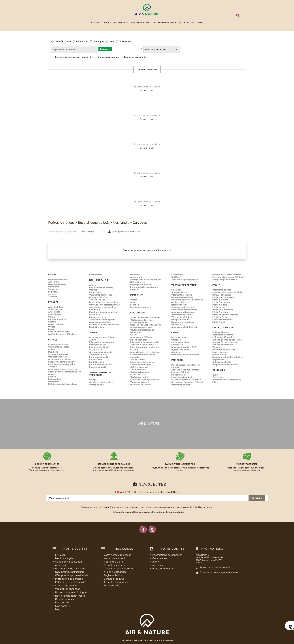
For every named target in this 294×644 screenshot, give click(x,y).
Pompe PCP (94, 309)
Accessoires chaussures (183, 312)
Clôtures (175, 352)
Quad (215, 375)
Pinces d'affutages (139, 340)
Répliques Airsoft (97, 344)
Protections (95, 292)
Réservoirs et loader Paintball (226, 274)
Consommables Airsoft (100, 352)
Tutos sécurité (112, 585)
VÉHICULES (218, 370)
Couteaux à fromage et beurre (145, 379)
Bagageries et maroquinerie (61, 362)
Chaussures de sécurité (182, 307)
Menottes (176, 324)
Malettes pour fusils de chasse (63, 384)
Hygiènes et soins (180, 349)
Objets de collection (222, 362)
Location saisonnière (140, 307)
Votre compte (172, 548)
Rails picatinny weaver (100, 364)
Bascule (52, 321)
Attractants (136, 277)
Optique (93, 290)
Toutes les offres (56, 231)
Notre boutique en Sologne (71, 592)
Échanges (99, 41)
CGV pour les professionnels (71, 575)
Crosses (52, 374)
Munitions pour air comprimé (103, 312)
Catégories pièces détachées (62, 334)
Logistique (53, 292)
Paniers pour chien (180, 342)
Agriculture (53, 282)
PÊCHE (216, 285)
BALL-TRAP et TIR (99, 280)
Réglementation (113, 575)
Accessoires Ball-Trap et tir (184, 327)
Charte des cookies (66, 585)
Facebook (143, 529)
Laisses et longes (179, 337)
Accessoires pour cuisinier (184, 279)
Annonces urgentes (108, 57)
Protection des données (69, 578)
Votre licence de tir (115, 558)
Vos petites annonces (67, 588)
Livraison (60, 554)
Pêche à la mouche (221, 302)
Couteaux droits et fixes (142, 320)
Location (134, 304)
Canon (51, 317)
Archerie (52, 366)
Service (52, 294)
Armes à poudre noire (222, 344)
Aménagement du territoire (61, 364)
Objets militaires (220, 332)
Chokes (52, 376)
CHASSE (52, 339)
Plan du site (62, 602)
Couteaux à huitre (139, 377)
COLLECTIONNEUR (222, 327)
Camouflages (95, 274)
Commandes (159, 558)
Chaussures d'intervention (184, 309)
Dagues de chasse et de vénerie (145, 325)
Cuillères (175, 277)
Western (216, 347)
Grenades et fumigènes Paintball (187, 382)
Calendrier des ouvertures (119, 568)
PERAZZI (53, 302)
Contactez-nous (64, 599)
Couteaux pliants (138, 322)
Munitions (53, 352)
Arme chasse (54, 314)
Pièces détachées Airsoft (101, 342)
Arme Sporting (55, 309)
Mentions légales (65, 558)
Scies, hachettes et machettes (145, 317)
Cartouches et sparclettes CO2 (104, 304)
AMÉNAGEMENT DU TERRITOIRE (100, 373)
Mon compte (62, 605)
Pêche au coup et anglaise (225, 314)
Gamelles (176, 340)
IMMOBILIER (136, 295)
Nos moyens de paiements (70, 568)
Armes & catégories (115, 571)
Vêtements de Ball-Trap (101, 295)
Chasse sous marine (222, 319)
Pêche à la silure (220, 312)
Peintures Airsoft (97, 367)
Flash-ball (176, 290)
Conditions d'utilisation (68, 561)
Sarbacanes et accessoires (102, 307)
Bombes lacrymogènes (182, 322)
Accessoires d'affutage (141, 337)
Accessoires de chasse (59, 359)
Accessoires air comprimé (102, 319)
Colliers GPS (177, 344)
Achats (133, 302)
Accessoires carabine (100, 322)
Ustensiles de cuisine (140, 384)
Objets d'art (218, 359)
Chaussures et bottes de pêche (227, 292)
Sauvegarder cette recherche (126, 231)
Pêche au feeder (220, 317)
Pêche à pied (218, 322)
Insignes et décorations (223, 337)
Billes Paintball (178, 375)
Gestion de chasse (57, 284)
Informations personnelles (167, 554)
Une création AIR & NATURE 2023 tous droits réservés (147, 640)
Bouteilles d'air (96, 327)
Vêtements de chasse (58, 347)
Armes (51, 349)
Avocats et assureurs (116, 582)
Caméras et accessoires (101, 382)
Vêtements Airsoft (98, 354)
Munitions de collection (224, 349)
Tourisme (52, 296)
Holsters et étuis (179, 304)
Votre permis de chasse (117, 554)
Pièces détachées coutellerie (144, 342)
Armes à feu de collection (224, 342)
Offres (68, 41)
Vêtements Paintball (181, 384)
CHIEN (174, 332)
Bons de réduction (162, 568)
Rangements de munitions (225, 364)
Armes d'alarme (179, 292)
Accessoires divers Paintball (185, 369)
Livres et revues (220, 352)
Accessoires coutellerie (142, 344)
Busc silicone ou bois (58, 331)
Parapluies (94, 314)
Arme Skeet (54, 312)
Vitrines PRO (125, 41)
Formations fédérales (116, 565)
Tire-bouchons (137, 369)
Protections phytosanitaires (144, 287)
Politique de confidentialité (70, 582)
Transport (53, 289)
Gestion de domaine (58, 279)
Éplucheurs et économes (142, 362)
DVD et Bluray (219, 354)
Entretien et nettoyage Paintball (228, 277)
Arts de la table (137, 359)
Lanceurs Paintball (180, 372)
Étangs (92, 379)
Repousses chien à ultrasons (185, 354)
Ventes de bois (96, 384)
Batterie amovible (57, 319)
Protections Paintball (181, 377)
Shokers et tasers (179, 302)
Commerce (53, 286)
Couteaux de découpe (141, 327)
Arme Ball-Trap (55, 307)
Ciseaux (134, 349)
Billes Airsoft (95, 359)
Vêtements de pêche (222, 290)
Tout (57, 41)
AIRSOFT (94, 332)
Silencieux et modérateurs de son (64, 371)
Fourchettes (177, 274)
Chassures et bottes (58, 344)
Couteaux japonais (139, 372)
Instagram (152, 529)
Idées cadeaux (55, 379)
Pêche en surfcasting (222, 309)
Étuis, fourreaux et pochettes (144, 347)
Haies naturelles (138, 282)
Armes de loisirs (97, 299)
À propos (60, 565)
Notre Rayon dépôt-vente (70, 595)
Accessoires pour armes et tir (62, 369)
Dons (111, 41)
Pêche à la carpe (220, 304)
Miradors (134, 274)
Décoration (53, 381)
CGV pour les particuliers (69, 571)
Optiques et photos (57, 356)
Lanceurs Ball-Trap (98, 297)
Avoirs (156, 561)
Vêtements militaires (181, 317)
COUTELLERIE (137, 312)
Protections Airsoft (98, 357)
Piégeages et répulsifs (141, 284)
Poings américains (180, 319)
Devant (51, 329)
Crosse (51, 327)
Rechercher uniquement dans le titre (74, 57)
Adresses (157, 565)
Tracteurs (217, 377)
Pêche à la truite (220, 299)
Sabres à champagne (140, 364)
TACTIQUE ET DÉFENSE (184, 285)
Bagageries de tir (97, 317)
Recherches (82, 41)
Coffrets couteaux (139, 367)
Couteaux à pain (138, 374)
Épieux (133, 334)
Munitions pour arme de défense (187, 299)
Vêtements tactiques (181, 295)
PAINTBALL (177, 360)
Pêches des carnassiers (224, 297)
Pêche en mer (219, 307)
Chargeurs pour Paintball (224, 279)
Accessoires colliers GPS (183, 347)
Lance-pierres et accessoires (103, 302)
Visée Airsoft (95, 349)
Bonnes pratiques (114, 578)
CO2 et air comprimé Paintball (186, 379)
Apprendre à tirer (114, 561)
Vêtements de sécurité (182, 314)
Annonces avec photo (135, 57)
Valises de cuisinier (139, 382)
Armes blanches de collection (145, 352)
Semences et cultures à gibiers (145, 279)
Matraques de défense (182, 297)
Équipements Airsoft (99, 347)
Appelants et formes (58, 354)
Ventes (133, 299)
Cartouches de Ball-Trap (101, 287)
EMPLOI (52, 274)
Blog (57, 609)
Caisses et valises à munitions (104, 324)
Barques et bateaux (221, 295)
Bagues (134, 289)
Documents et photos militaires (227, 357)
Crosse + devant (56, 324)
